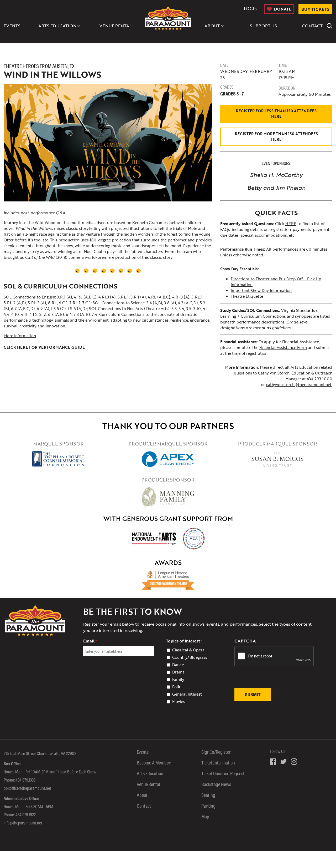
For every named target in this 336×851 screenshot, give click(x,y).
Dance (178, 664)
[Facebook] (273, 761)
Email (90, 641)
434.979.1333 (25, 780)
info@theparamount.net (23, 823)
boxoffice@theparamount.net (27, 788)
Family (178, 679)
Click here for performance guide (44, 347)
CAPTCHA (245, 641)
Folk (176, 687)
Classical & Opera (188, 650)
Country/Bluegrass (189, 657)
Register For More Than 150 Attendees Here (276, 136)
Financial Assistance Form (283, 347)
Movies (178, 701)
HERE (290, 223)
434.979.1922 (25, 815)
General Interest (187, 694)
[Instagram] (294, 761)
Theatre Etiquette (247, 296)
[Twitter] (283, 761)
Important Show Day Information (261, 290)
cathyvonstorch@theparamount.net (299, 384)
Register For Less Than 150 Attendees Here (276, 113)
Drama (178, 672)
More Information (20, 335)
